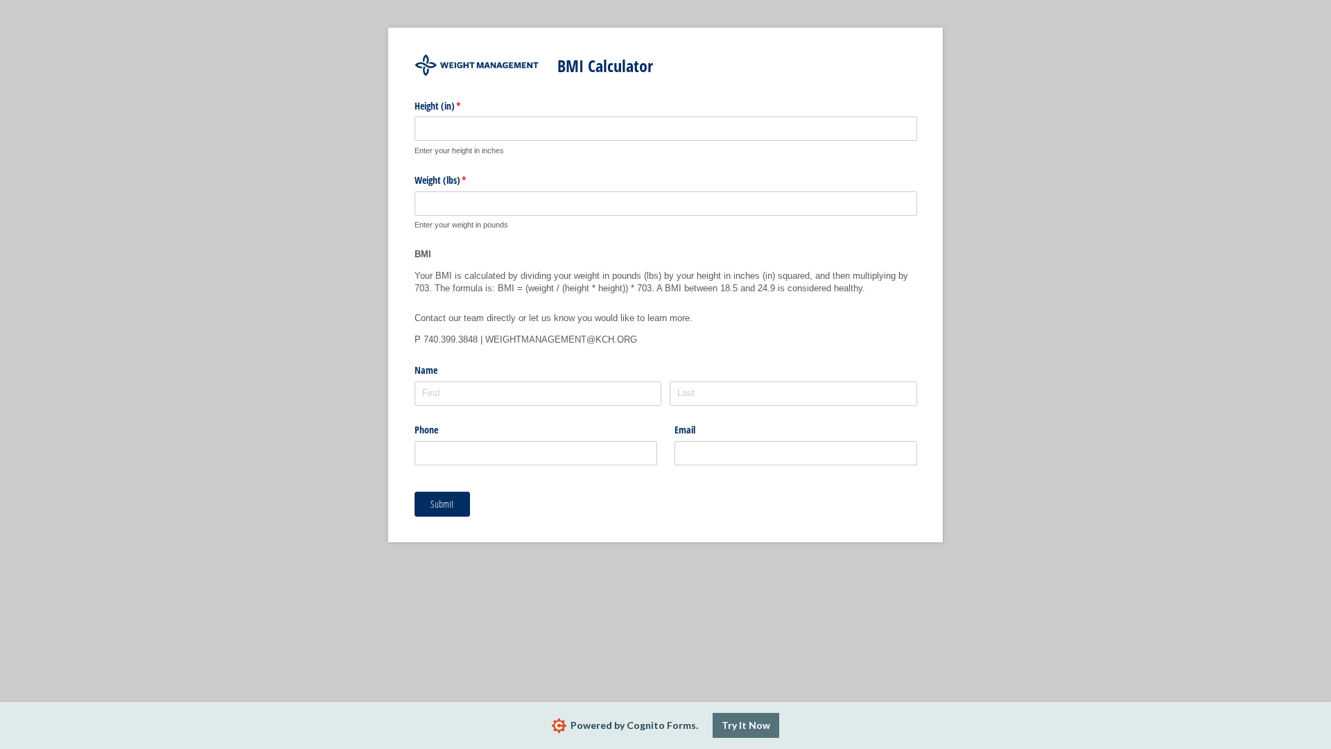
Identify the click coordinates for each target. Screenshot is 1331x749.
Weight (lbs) (457, 180)
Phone (426, 429)
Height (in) (454, 105)
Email (685, 429)
